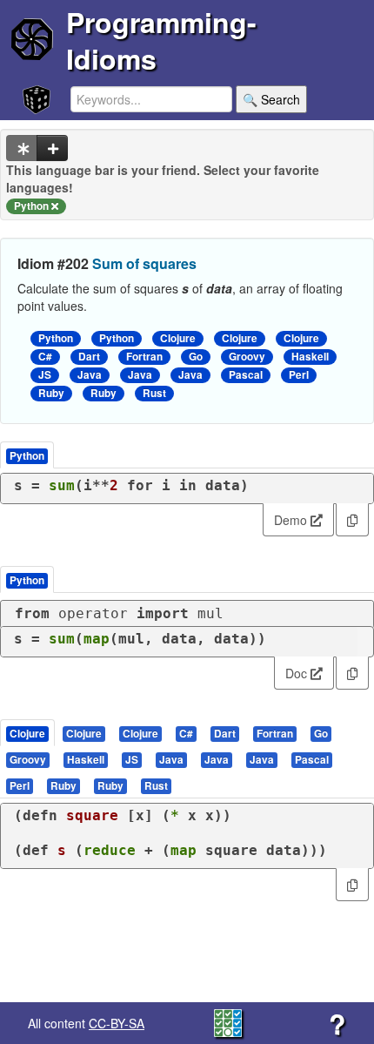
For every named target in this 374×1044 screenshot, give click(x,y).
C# (45, 356)
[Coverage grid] (228, 1021)
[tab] (28, 732)
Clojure (178, 338)
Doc (298, 673)
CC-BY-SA (116, 1023)
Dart (89, 356)
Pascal (246, 374)
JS (44, 374)
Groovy (247, 356)
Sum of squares (144, 263)
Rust (154, 393)
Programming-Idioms (161, 40)
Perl (299, 374)
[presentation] (27, 732)
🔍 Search (271, 99)
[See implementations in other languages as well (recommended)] (21, 148)
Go (196, 356)
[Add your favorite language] (52, 148)
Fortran (144, 356)
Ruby (51, 393)
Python (55, 338)
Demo (292, 520)
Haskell (310, 356)
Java (89, 374)
